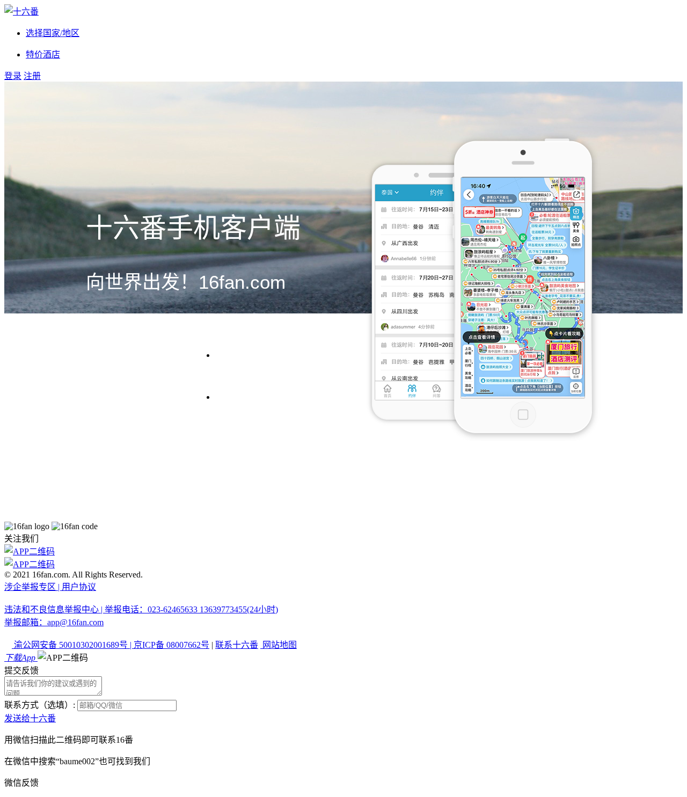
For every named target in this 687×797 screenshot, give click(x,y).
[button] (63, 657)
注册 (32, 76)
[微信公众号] (343, 563)
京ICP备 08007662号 (171, 644)
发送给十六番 (30, 718)
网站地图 (278, 644)
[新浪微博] (343, 550)
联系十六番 (236, 644)
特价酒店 (43, 54)
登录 (12, 76)
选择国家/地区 (52, 33)
